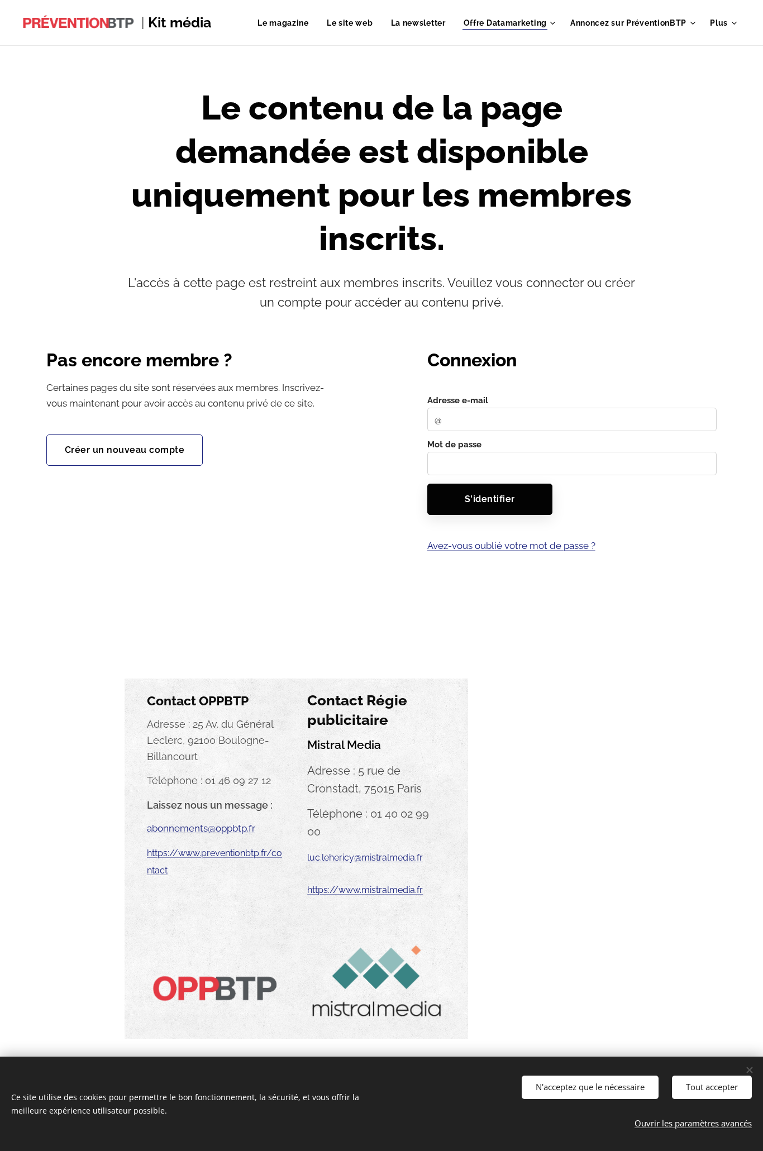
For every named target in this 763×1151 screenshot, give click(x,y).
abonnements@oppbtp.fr (201, 828)
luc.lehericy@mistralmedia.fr (365, 857)
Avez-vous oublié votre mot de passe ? (511, 545)
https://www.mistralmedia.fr (365, 890)
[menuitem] (286, 23)
